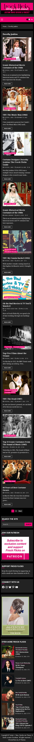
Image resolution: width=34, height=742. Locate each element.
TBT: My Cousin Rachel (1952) (16, 258)
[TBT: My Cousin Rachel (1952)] (17, 242)
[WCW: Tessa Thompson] (8, 666)
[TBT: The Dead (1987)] (17, 383)
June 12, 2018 (20, 215)
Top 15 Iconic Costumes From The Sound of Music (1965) (16, 443)
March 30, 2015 (15, 447)
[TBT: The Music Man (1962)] (17, 99)
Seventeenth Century (21, 648)
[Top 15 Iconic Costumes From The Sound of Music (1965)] (17, 426)
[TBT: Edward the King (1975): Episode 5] (8, 723)
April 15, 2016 (20, 358)
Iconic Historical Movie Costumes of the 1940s (14, 66)
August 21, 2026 (22, 713)
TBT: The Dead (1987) (12, 399)
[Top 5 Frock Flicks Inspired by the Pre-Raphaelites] (8, 709)
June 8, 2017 (19, 261)
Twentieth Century (10, 108)
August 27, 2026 (21, 656)
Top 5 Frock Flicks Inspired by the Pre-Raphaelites (23, 709)
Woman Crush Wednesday (23, 663)
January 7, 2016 (20, 401)
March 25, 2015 (20, 493)
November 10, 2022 (21, 117)
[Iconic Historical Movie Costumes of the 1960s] (17, 194)
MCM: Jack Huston (22, 695)
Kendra (6, 447)
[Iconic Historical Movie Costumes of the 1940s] (17, 49)
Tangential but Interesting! (12, 297)
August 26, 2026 (22, 670)
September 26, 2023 (22, 70)
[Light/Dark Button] (28, 19)
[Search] (32, 19)
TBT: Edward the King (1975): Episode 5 (24, 724)
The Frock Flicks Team (10, 309)
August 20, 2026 (22, 728)
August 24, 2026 (22, 697)
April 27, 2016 (24, 309)
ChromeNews (12, 740)
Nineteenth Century (10, 249)
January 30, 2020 (21, 167)
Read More (7, 84)
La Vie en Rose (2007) (23, 681)
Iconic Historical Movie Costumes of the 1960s (14, 211)
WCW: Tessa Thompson (20, 666)
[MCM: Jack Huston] (8, 695)
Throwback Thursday (11, 252)
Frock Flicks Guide (10, 59)
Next (20, 511)
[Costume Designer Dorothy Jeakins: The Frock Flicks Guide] (17, 144)
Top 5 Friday (8, 347)
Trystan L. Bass (8, 70)
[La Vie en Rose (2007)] (8, 680)
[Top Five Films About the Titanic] (17, 337)
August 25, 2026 (22, 683)
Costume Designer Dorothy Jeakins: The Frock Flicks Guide (15, 162)
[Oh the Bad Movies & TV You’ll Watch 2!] (17, 288)
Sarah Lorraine (8, 215)
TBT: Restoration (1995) (22, 653)
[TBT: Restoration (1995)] (8, 652)
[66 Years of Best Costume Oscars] (17, 472)
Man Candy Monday (21, 692)
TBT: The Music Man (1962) (15, 115)
